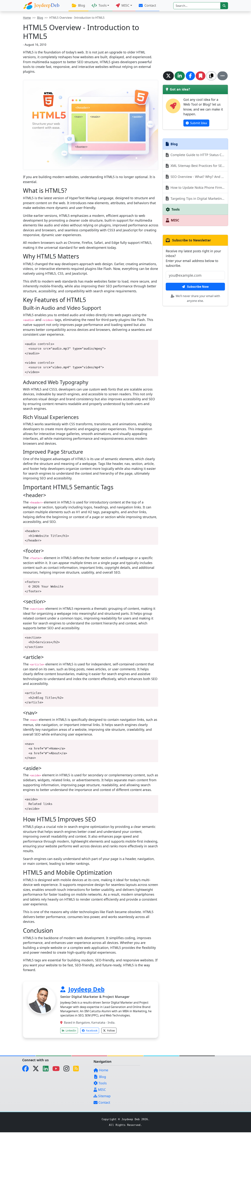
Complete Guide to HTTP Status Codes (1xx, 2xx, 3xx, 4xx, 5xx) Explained (199, 155)
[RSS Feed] (77, 1069)
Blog (81, 5)
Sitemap (104, 1096)
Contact (150, 5)
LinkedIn (70, 1030)
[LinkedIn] (47, 1069)
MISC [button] (125, 5)
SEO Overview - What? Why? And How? (199, 176)
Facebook (91, 1030)
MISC (101, 1089)
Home (27, 18)
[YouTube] (57, 1069)
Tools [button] (102, 5)
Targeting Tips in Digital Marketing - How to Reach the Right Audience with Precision (199, 198)
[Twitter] (37, 1069)
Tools (102, 1083)
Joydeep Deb (86, 989)
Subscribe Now (197, 287)
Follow (110, 1030)
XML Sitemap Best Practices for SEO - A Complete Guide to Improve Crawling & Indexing (199, 165)
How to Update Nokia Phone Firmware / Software (199, 187)
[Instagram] (68, 1069)
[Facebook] (27, 1069)
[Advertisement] (195, 41)
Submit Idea (198, 123)
